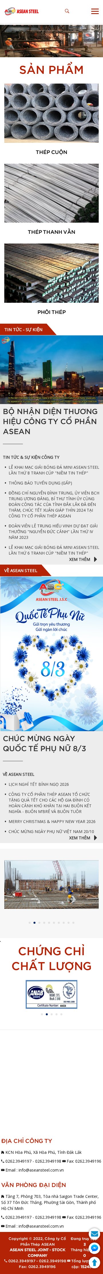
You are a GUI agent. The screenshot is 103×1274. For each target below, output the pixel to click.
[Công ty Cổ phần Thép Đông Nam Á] (21, 11)
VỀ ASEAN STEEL (18, 774)
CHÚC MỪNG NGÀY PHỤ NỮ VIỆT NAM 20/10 (51, 831)
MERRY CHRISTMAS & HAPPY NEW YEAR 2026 (52, 821)
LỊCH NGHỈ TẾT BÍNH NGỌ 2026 (39, 784)
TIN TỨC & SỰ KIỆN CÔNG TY (31, 457)
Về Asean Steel (20, 570)
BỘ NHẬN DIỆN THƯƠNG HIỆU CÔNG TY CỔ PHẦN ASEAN (50, 422)
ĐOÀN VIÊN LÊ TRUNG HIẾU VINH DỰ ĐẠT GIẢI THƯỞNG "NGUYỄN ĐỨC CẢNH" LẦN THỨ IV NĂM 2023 (53, 531)
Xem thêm (80, 559)
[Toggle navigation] (95, 11)
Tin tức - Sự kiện (23, 329)
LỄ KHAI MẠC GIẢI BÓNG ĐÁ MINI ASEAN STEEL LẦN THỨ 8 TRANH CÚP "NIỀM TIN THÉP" (54, 470)
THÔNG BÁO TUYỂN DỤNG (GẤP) (40, 483)
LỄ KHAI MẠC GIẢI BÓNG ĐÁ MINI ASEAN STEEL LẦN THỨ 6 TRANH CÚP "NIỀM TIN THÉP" (54, 550)
